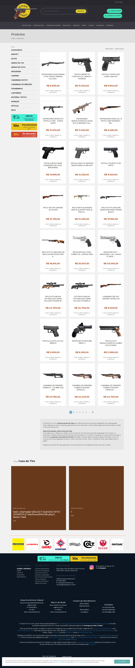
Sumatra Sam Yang (85, 632)
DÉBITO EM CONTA (41, 583)
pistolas (87, 635)
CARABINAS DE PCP (38, 25)
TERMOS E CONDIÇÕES (42, 575)
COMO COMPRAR (40, 579)
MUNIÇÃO (15, 101)
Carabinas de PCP (75, 623)
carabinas (104, 635)
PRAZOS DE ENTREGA (42, 581)
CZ (59, 637)
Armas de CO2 (103, 623)
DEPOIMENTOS (21, 577)
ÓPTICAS (15, 106)
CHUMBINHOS (100, 25)
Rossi (71, 630)
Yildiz (81, 637)
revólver (94, 635)
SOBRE (19, 570)
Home (13, 38)
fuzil (19, 637)
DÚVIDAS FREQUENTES (42, 568)
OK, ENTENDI (122, 661)
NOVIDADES (20, 575)
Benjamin (69, 632)
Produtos (20, 38)
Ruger (95, 637)
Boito (60, 639)
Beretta (67, 637)
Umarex (56, 632)
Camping (92, 644)
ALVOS (14, 59)
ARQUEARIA (76, 25)
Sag (67, 630)
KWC (100, 630)
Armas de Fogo (63, 623)
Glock (76, 637)
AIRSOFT (84, 25)
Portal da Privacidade (78, 662)
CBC (55, 637)
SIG (110, 630)
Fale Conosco (119, 2)
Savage (65, 639)
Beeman (106, 630)
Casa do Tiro (26, 461)
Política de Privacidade (59, 662)
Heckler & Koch (85, 630)
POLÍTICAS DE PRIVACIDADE (43, 577)
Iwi (99, 637)
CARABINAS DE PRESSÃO (53, 25)
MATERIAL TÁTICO (19, 97)
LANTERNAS (16, 93)
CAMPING (91, 25)
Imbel (90, 637)
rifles (99, 635)
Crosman (95, 630)
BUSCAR (80, 11)
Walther (76, 630)
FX (113, 630)
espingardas (112, 635)
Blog (16, 461)
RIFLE (13, 110)
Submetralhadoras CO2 (26, 630)
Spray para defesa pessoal (85, 642)
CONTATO (20, 572)
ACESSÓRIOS (109, 25)
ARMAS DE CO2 (67, 25)
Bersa (85, 637)
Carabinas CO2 (107, 628)
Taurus (51, 637)
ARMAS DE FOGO (26, 25)
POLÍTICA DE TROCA (41, 573)
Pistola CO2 (97, 628)
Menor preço (119, 49)
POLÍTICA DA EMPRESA (42, 571)
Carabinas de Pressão (89, 623)
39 (92, 412)
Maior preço (109, 49)
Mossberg (73, 639)
